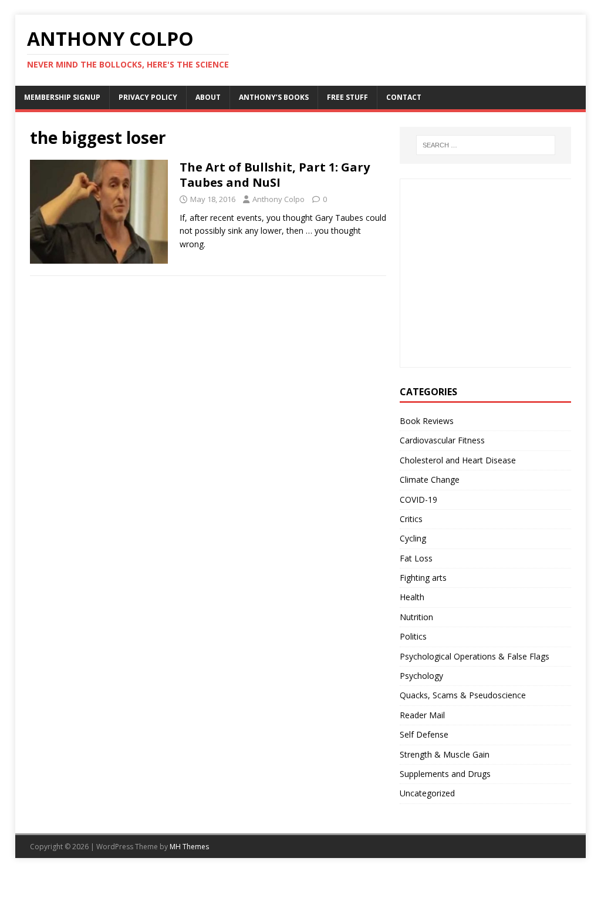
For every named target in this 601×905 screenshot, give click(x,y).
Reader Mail (422, 715)
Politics (413, 636)
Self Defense (424, 734)
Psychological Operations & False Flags (474, 656)
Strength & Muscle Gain (444, 754)
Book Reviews (427, 420)
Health (412, 597)
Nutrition (416, 617)
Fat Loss (416, 558)
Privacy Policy (148, 97)
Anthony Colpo (278, 199)
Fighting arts (423, 577)
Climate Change (430, 479)
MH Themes (189, 847)
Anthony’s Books (274, 97)
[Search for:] (485, 145)
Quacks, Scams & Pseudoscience (463, 695)
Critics (411, 518)
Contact (403, 97)
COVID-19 (418, 499)
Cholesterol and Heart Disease (458, 460)
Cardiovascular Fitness (442, 440)
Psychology (421, 675)
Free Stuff (347, 97)
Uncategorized (427, 793)
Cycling (413, 538)
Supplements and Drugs (445, 773)
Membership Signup (62, 97)
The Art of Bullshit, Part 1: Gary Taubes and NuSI (275, 174)
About (208, 97)
